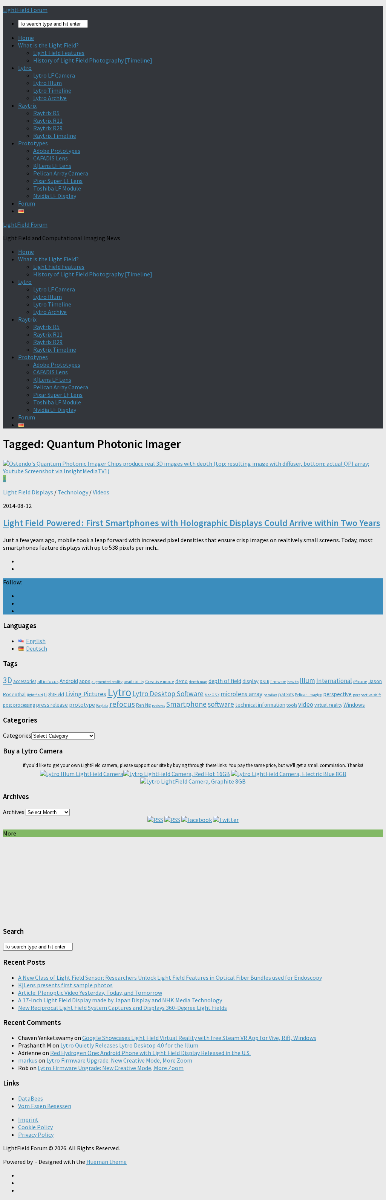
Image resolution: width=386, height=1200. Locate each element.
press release (52, 704)
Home (26, 37)
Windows (354, 704)
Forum (26, 203)
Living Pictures (85, 693)
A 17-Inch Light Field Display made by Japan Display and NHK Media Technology (120, 1000)
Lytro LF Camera (54, 75)
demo (181, 681)
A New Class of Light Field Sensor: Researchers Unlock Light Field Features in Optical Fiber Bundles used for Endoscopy (170, 977)
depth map (198, 681)
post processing (19, 705)
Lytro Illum (47, 83)
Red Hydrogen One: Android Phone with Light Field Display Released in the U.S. (150, 1053)
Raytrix (27, 105)
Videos (101, 492)
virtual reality (328, 704)
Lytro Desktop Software (168, 693)
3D (7, 680)
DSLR (264, 681)
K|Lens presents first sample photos (65, 985)
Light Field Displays (28, 492)
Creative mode (159, 681)
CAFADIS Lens (50, 158)
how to (293, 681)
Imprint (28, 1119)
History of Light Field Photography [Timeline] (92, 60)
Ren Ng (143, 705)
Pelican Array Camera (60, 173)
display (250, 681)
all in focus (47, 681)
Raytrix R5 (46, 113)
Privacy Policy (36, 1134)
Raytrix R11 (48, 120)
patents (286, 694)
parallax (270, 694)
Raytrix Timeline (54, 135)
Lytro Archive (50, 98)
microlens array (241, 694)
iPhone (360, 681)
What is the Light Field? (48, 45)
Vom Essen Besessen (44, 1106)
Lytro (25, 68)
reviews (158, 705)
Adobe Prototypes (56, 150)
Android (69, 681)
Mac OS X (212, 694)
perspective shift (367, 694)
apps (84, 681)
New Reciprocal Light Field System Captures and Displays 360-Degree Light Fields (122, 1007)
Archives (14, 812)
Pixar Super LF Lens (58, 180)
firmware (278, 681)
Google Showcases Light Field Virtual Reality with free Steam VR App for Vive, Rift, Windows (199, 1037)
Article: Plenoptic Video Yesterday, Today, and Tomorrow (90, 992)
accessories (24, 681)
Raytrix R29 (48, 128)
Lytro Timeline (52, 90)
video (305, 704)
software (221, 704)
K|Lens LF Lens (52, 165)
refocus (122, 704)
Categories (17, 735)
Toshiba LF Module (57, 188)
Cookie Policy (35, 1127)
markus (27, 1060)
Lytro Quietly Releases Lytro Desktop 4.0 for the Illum (129, 1045)
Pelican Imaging (308, 694)
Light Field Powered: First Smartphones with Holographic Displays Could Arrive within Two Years (191, 523)
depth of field (224, 681)
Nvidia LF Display (54, 196)
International (334, 681)
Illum (307, 680)
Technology (73, 492)
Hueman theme (106, 1161)
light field (35, 694)
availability (134, 681)
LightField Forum (25, 10)
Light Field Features (58, 52)
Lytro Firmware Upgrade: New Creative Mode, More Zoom (119, 1060)
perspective (337, 694)
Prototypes (33, 143)
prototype (82, 704)
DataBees (30, 1098)
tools (291, 705)
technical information (260, 704)
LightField (54, 694)
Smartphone (186, 704)
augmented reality (107, 681)
